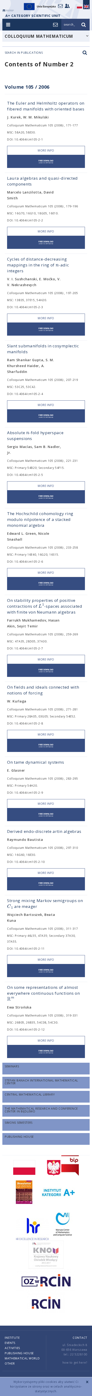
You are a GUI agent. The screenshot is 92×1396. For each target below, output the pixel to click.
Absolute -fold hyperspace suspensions (35, 435)
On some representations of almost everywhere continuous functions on (43, 993)
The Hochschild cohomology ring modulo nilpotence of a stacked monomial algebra (40, 519)
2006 (44, 87)
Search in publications (24, 52)
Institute (12, 1338)
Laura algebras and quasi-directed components (42, 181)
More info (46, 150)
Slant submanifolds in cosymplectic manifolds (43, 348)
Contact (80, 1338)
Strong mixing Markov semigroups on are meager (45, 903)
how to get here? (75, 1363)
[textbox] (57, 265)
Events (10, 1343)
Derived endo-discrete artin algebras (44, 831)
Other (10, 1364)
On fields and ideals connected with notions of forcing (43, 690)
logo (8, 10)
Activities (12, 1348)
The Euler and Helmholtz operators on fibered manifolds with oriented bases (45, 106)
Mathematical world (22, 1358)
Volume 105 (19, 87)
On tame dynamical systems (35, 762)
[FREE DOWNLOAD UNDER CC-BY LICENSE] (46, 161)
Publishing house (19, 1353)
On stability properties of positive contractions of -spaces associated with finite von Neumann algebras (44, 606)
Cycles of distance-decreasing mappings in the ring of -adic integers (38, 264)
